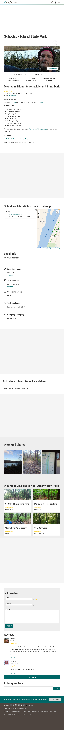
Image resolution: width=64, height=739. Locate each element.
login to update (11, 309)
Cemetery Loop (40, 528)
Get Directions (19, 74)
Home (5, 31)
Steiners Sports (12, 273)
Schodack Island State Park (37, 31)
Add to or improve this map (40, 248)
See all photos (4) (53, 68)
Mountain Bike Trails (11, 31)
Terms (27, 715)
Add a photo (29, 74)
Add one (9, 298)
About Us (13, 708)
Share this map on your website (53, 248)
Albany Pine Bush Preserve (16, 528)
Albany (29, 31)
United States (19, 31)
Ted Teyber (13, 102)
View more (10, 275)
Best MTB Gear (39, 712)
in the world (12, 95)
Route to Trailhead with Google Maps (17, 139)
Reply (11, 657)
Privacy (31, 715)
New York (25, 31)
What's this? (10, 286)
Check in (44, 74)
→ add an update (40, 102)
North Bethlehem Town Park (17, 504)
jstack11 (9, 284)
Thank (15, 657)
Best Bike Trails (22, 712)
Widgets (26, 708)
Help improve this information (38, 129)
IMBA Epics (30, 712)
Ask (56, 688)
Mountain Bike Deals (50, 712)
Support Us (20, 708)
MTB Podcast (13, 712)
